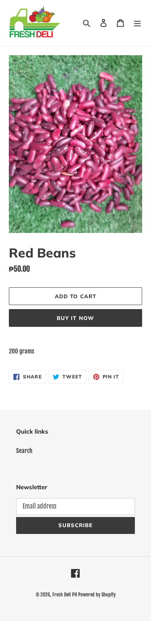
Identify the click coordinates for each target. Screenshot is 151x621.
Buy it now (75, 318)
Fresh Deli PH (64, 595)
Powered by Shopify (97, 595)
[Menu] (137, 23)
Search (24, 451)
